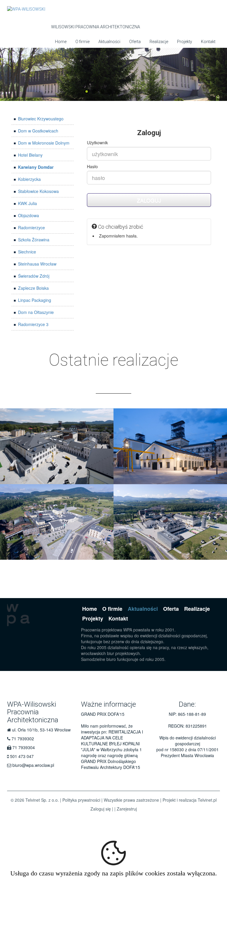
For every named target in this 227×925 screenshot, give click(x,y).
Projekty (184, 41)
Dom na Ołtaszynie (36, 312)
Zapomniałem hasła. (118, 236)
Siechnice (27, 252)
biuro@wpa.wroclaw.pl (33, 765)
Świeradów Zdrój (33, 276)
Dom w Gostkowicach (38, 131)
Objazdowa (28, 215)
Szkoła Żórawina (33, 240)
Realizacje (159, 41)
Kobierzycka (29, 179)
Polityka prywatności (81, 800)
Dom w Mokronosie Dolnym (43, 143)
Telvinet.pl (207, 800)
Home (61, 41)
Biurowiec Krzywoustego (41, 119)
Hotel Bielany (30, 155)
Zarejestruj (127, 809)
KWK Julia (27, 203)
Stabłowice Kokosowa (38, 191)
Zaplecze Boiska (33, 288)
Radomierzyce (31, 227)
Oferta (135, 41)
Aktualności (109, 41)
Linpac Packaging (34, 300)
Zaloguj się (100, 809)
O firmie (82, 41)
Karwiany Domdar (35, 167)
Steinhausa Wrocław (37, 264)
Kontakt (208, 41)
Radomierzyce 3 (33, 324)
